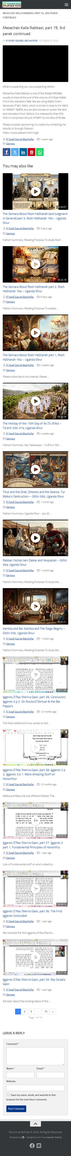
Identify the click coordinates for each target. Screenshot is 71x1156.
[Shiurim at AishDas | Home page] (14, 4)
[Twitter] (15, 152)
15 (45, 1011)
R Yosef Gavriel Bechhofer (22, 40)
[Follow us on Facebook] (32, 1145)
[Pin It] (31, 152)
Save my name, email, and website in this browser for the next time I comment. (31, 1097)
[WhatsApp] (40, 152)
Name (10, 1068)
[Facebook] (6, 152)
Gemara (10, 143)
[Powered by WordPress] (23, 1137)
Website (10, 1081)
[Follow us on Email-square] (38, 1145)
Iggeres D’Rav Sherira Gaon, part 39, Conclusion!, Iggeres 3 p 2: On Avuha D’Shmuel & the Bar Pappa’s (34, 701)
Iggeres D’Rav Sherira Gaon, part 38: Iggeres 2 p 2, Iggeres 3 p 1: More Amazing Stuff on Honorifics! (34, 774)
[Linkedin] (23, 152)
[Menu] (66, 4)
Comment (12, 1043)
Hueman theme (54, 1137)
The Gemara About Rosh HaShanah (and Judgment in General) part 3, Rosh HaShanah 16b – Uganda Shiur (35, 218)
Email (40, 1068)
